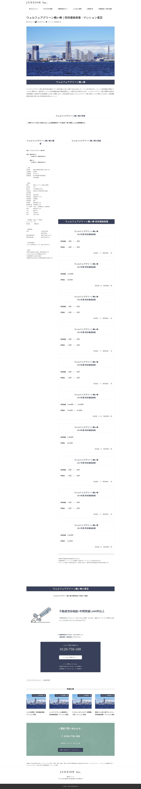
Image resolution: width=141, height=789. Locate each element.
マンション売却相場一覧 (54, 22)
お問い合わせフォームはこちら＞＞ (71, 750)
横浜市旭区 (47, 680)
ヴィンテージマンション (34, 680)
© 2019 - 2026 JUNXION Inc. (70, 786)
